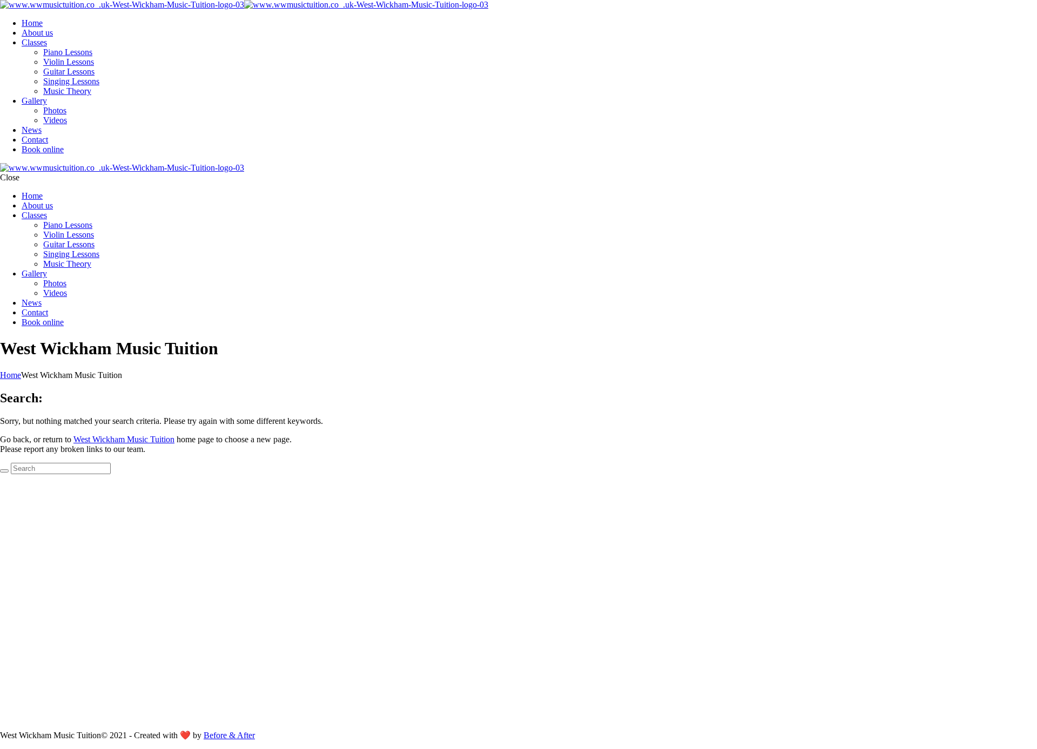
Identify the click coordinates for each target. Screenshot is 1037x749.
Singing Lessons (71, 81)
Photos (54, 110)
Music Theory (67, 91)
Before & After (229, 735)
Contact (35, 139)
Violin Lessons (68, 61)
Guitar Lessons (69, 71)
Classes (34, 42)
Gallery (34, 100)
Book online (43, 149)
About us (37, 32)
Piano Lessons (67, 52)
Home (32, 23)
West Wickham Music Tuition (123, 439)
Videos (55, 120)
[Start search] (4, 471)
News (32, 129)
